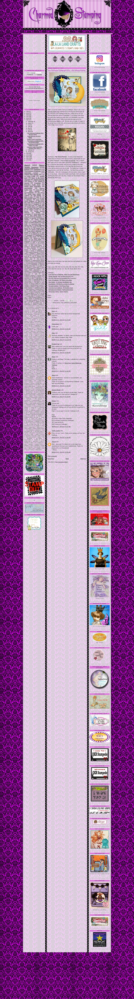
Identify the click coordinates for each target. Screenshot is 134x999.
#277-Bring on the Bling (66, 280)
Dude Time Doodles (28, 314)
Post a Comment (52, 456)
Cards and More (33, 347)
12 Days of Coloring (35, 339)
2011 (27, 158)
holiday (36, 335)
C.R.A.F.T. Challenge (30, 346)
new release (41, 192)
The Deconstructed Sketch (34, 197)
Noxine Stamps (37, 321)
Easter (32, 250)
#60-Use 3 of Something (60, 278)
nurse (41, 441)
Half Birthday (33, 315)
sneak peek (41, 205)
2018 (27, 115)
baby (28, 226)
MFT (30, 279)
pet (35, 442)
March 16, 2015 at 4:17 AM (61, 320)
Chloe (31, 350)
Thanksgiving (36, 280)
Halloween (37, 169)
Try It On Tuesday (35, 425)
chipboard (26, 216)
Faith (43, 291)
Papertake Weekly (38, 279)
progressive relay (37, 302)
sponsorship (28, 188)
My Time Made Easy (40, 390)
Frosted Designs (27, 371)
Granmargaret (55, 324)
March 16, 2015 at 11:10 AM (61, 340)
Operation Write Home (31, 393)
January (30, 151)
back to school (29, 261)
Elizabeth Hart (55, 344)
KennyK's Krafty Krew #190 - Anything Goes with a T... (34, 147)
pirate (25, 443)
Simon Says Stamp (53, 291)
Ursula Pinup (32, 427)
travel (43, 448)
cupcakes (42, 434)
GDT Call (35, 371)
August (30, 123)
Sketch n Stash (33, 209)
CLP (25, 290)
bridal (27, 333)
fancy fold (34, 435)
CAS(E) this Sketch (30, 306)
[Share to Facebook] (70, 301)
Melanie (54, 401)
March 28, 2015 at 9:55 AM (61, 452)
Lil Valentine (33, 319)
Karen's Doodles (28, 380)
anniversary (36, 254)
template (38, 448)
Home (67, 458)
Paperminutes (40, 394)
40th (38, 286)
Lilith (33, 278)
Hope (37, 374)
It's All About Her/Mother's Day (64, 282)
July (29, 125)
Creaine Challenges (38, 357)
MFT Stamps (27, 267)
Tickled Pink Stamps (31, 174)
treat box (27, 449)
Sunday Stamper (52, 276)
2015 (27, 120)
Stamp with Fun (29, 411)
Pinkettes (32, 253)
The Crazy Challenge (31, 300)
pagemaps (26, 442)
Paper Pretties (32, 394)
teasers (33, 286)
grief (39, 435)
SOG (37, 197)
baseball (26, 432)
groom (43, 435)
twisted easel (38, 449)
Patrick (30, 395)
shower (42, 338)
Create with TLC (28, 312)
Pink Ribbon (41, 395)
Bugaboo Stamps (33, 345)
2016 (27, 118)
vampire (35, 304)
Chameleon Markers (30, 349)
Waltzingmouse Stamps (38, 260)
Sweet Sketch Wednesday (34, 231)
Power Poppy (41, 397)
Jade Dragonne (39, 377)
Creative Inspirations (38, 312)
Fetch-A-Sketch (39, 370)
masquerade (29, 438)
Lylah (31, 321)
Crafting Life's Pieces (30, 236)
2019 (27, 113)
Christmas (37, 183)
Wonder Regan (41, 329)
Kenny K (31, 181)
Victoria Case (39, 328)
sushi (30, 448)
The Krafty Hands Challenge (38, 419)
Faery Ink (31, 370)
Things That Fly (64, 291)
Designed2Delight (33, 362)
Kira (35, 380)
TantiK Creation (56, 430)
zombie (41, 304)
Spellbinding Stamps (35, 410)
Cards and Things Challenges (32, 308)
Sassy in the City (28, 325)
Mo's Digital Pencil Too (35, 257)
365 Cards (42, 340)
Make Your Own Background (71, 274)
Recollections (27, 400)
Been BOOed (41, 343)
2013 (27, 155)
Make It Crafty (28, 197)
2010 (27, 160)
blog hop (34, 218)
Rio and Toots (33, 401)
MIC (41, 226)
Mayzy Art (27, 228)
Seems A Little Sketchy (38, 229)
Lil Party (38, 295)
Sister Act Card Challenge (55, 288)
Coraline (26, 250)
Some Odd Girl (40, 189)
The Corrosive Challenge (32, 171)
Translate (39, 74)
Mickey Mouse (27, 388)
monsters (36, 439)
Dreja (53, 311)
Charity (37, 349)
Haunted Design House (29, 374)
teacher (27, 339)
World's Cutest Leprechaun (34, 139)
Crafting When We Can (37, 311)
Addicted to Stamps (39, 287)
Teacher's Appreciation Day (37, 326)
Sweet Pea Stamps (36, 418)
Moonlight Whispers (40, 388)
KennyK (26, 218)
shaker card (30, 446)
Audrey (37, 305)
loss (43, 436)
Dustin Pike (37, 314)
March (29, 131)
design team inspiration (32, 186)
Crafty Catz (28, 357)
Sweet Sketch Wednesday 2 (33, 269)
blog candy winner (36, 245)
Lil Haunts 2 (35, 318)
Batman (42, 305)
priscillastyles (35, 271)
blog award (32, 432)
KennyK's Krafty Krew (32, 185)
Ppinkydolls (29, 398)
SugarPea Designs (39, 298)
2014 (27, 153)
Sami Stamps (27, 280)
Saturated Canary (31, 173)
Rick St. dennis (40, 323)
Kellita (32, 316)
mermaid (26, 246)
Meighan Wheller (56, 390)
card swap (26, 434)
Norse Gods (36, 267)
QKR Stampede (38, 398)
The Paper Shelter (36, 239)
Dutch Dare (26, 369)
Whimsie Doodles (28, 329)
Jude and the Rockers (29, 378)
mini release (39, 438)
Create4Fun (26, 359)
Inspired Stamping (30, 377)
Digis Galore (51, 282)
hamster (39, 436)
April (29, 130)
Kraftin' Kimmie (35, 222)
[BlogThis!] (67, 301)
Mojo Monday (37, 195)
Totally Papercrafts (40, 422)
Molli (33, 388)
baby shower (40, 330)
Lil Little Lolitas (30, 295)
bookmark (42, 332)
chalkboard (36, 333)
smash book (27, 304)
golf (31, 335)
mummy (31, 338)
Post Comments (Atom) (61, 462)
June (29, 126)
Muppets (27, 390)
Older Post (83, 458)
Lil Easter (42, 294)
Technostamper (27, 419)
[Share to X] (69, 301)
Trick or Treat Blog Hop (32, 424)
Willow (35, 329)
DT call (36, 360)
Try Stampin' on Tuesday (37, 234)
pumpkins (37, 443)
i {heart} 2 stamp (34, 283)
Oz (37, 322)
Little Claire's (37, 384)
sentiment (37, 445)
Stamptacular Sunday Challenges (37, 412)
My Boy (32, 390)
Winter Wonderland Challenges (33, 429)
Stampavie (36, 411)
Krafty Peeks (34, 294)
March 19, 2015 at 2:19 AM (61, 386)
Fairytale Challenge (53, 286)
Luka (25, 279)
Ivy (37, 293)
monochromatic (27, 439)
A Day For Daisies (37, 216)
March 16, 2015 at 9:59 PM (61, 352)
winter (29, 272)
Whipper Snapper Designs (38, 428)
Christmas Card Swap (33, 352)
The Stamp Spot (29, 421)
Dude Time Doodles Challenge (36, 367)
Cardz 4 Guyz (41, 347)
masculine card (41, 336)
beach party (35, 332)
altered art (33, 330)
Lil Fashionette (38, 381)
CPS (36, 273)
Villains (37, 301)
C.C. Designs (41, 345)
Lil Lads (32, 383)
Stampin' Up (40, 268)
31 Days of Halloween (31, 263)
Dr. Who (37, 366)
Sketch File (34, 407)
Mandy (53, 356)
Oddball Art (42, 391)
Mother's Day (27, 225)
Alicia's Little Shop (30, 342)
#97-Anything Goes (68, 288)
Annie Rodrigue (30, 289)
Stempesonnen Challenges (37, 414)
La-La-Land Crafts (36, 224)
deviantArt (28, 435)
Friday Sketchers (31, 247)
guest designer (34, 191)
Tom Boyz (36, 282)
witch (34, 241)
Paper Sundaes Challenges (36, 297)
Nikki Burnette (29, 391)
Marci (33, 242)
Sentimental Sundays (30, 404)
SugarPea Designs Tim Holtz (31, 417)
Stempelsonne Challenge (55, 289)
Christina (33, 309)
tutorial (32, 449)
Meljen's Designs (37, 249)
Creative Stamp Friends (37, 359)
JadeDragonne (40, 250)
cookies (36, 434)
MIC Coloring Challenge (32, 252)
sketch (27, 165)
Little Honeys (39, 278)
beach (30, 332)
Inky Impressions (40, 376)
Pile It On (51, 278)
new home (35, 441)
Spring (43, 410)
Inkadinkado (32, 376)
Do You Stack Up (40, 364)
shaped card (37, 338)
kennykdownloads (29, 192)
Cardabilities (34, 264)
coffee (32, 434)
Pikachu (35, 395)
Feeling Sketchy (30, 293)
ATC (25, 305)
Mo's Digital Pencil (35, 215)
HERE (49, 119)
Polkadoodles (34, 397)
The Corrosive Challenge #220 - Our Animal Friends (35, 141)
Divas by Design (32, 364)
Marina (53, 375)
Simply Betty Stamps (34, 194)
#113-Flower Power (64, 286)
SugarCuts (40, 415)
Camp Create (32, 290)
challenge (26, 195)
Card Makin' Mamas (40, 306)
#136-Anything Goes (67, 289)
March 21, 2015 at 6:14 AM (61, 396)
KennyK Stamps (31, 207)
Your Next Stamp (39, 431)
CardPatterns (38, 235)
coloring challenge (39, 261)
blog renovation (39, 432)
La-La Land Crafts (34, 175)
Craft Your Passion (40, 354)
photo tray (40, 442)
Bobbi (27, 345)
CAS (39, 346)
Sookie (32, 408)
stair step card (37, 446)
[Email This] (65, 301)
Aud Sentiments (33, 343)
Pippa (41, 322)
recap (41, 285)
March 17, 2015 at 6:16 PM (61, 371)
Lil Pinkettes (36, 202)
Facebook (36, 204)
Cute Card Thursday (28, 360)
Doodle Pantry (29, 366)
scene (32, 445)
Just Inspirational (39, 378)
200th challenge (34, 340)
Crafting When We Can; (31, 356)
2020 (27, 111)
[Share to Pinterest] (72, 301)
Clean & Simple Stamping (34, 353)
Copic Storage (32, 354)
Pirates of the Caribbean (29, 323)
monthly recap (34, 285)
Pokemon (28, 397)
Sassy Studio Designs (34, 166)
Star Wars (28, 414)
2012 (27, 156)
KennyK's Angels (39, 316)
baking (25, 332)
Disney (25, 364)
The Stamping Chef (29, 328)
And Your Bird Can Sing (64, 276)
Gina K (32, 373)
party (32, 442)
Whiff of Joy (40, 427)
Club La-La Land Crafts (34, 204)
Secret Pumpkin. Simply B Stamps (36, 403)
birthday (27, 169)
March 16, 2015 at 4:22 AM (61, 329)
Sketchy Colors (40, 253)
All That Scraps (31, 305)
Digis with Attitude (38, 363)
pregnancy (30, 443)
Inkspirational (52, 284)
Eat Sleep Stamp (35, 369)
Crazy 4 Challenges (35, 291)
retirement (26, 445)
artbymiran (27, 271)
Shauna (54, 441)
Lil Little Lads (39, 383)
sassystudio (27, 214)
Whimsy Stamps (27, 428)
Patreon (26, 395)
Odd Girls (36, 391)
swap (34, 448)
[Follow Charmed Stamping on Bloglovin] (34, 82)
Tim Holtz (31, 301)
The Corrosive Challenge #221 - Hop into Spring (35, 134)
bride (31, 333)
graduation (29, 235)
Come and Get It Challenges (55, 274)
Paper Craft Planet (34, 208)
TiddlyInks (37, 421)
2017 (27, 116)
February (30, 150)
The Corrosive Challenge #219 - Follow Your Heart (35, 144)
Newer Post (51, 458)
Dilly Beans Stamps (36, 276)
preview (26, 232)
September (31, 121)
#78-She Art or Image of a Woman (65, 284)
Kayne (34, 226)
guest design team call (31, 436)
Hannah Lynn (40, 373)
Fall (43, 246)
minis (27, 338)
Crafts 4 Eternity (41, 356)
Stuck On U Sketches (29, 415)
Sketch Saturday (39, 179)
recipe (41, 443)
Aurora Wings (39, 289)
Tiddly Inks (28, 254)
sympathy (26, 286)
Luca (32, 387)
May (29, 128)
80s (33, 256)
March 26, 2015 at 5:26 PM (61, 437)
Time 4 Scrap (32, 422)
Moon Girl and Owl (70, 160)
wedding (38, 212)
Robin (53, 333)
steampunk (27, 241)
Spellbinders (37, 325)
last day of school (32, 336)
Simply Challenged (39, 225)
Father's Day (35, 232)
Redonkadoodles (36, 400)
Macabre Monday (39, 387)
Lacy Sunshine (27, 318)
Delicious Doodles (35, 246)
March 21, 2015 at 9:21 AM (61, 426)
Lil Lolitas (39, 265)
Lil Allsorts (31, 381)
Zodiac (27, 330)
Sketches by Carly (35, 243)
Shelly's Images (28, 298)
